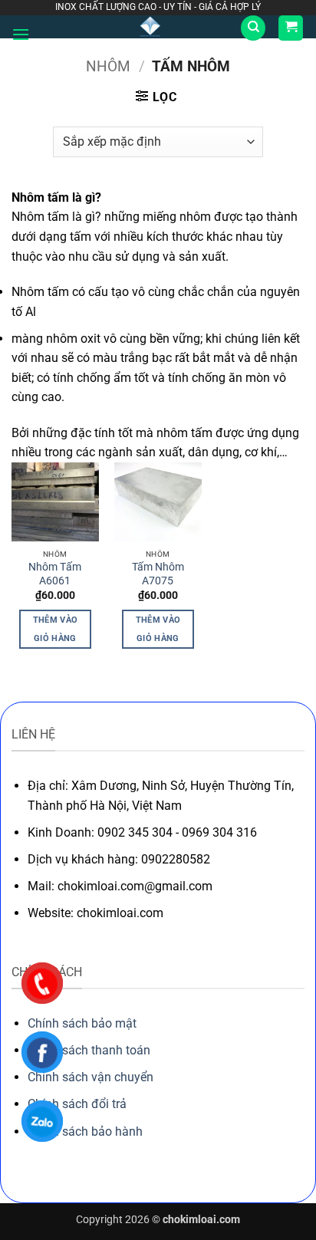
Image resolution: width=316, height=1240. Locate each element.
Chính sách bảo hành (85, 1131)
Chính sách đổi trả (77, 1104)
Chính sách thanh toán (89, 1050)
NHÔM (108, 66)
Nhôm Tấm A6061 (54, 574)
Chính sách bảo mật (82, 1023)
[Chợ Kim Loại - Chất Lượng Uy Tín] (150, 26)
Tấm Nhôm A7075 (158, 574)
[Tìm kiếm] (253, 28)
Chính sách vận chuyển (90, 1077)
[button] (21, 34)
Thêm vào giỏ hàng (55, 629)
